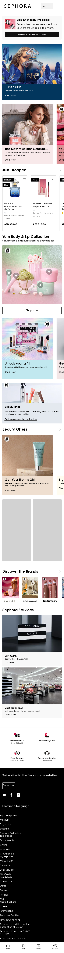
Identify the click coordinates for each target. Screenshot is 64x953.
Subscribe (8, 785)
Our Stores (10, 715)
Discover (9, 663)
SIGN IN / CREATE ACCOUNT (32, 35)
